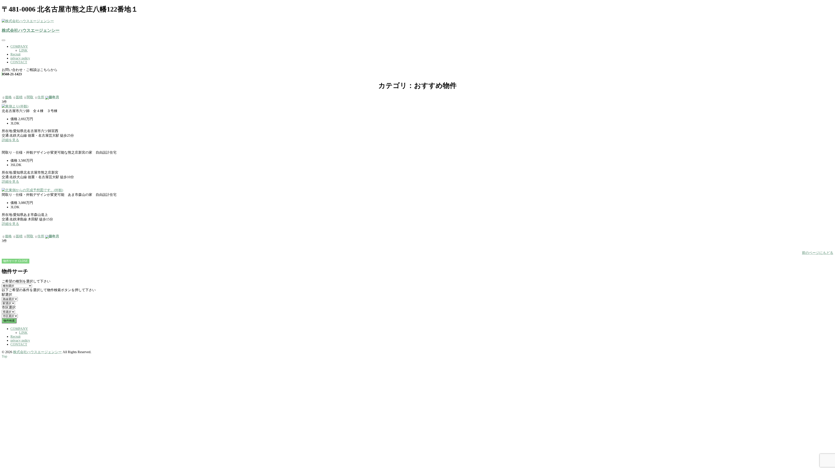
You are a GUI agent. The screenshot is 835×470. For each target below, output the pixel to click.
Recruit (15, 54)
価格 (8, 97)
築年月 (54, 97)
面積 (19, 97)
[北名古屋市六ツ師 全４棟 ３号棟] (15, 106)
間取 (30, 97)
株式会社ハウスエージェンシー (31, 30)
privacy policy (20, 58)
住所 (40, 97)
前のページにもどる (817, 253)
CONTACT (18, 62)
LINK (23, 50)
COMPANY (19, 46)
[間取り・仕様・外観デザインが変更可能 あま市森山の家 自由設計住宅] (32, 190)
